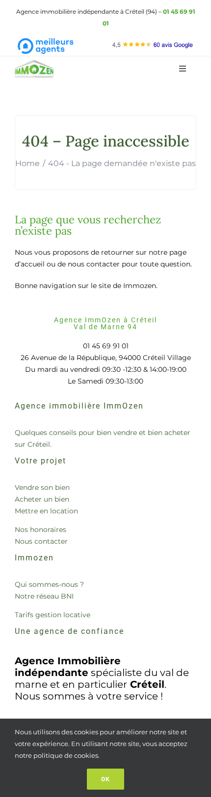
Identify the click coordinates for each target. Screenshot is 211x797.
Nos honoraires (40, 529)
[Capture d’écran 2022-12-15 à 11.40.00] (152, 43)
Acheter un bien (42, 499)
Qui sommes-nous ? (49, 584)
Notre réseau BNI (44, 596)
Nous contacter (41, 541)
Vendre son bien (42, 487)
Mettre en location (46, 511)
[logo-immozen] (34, 63)
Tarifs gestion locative (52, 614)
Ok (105, 779)
